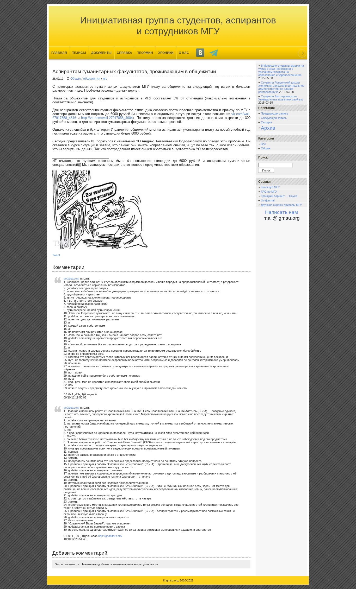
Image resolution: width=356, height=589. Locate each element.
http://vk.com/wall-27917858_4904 (107, 118)
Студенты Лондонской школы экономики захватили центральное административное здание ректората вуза (281, 87)
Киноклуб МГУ (270, 187)
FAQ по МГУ (269, 191)
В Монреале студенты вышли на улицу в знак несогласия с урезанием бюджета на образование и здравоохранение (281, 70)
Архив (268, 128)
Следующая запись (274, 117)
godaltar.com (71, 278)
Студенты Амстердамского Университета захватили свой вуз (280, 98)
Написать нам (281, 212)
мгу (105, 78)
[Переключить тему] (302, 53)
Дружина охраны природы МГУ (281, 204)
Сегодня (266, 122)
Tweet (56, 255)
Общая (75, 78)
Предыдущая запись (274, 113)
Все (263, 143)
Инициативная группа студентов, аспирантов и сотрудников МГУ (178, 25)
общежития (91, 78)
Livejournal (267, 200)
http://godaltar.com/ (110, 535)
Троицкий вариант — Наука (279, 196)
